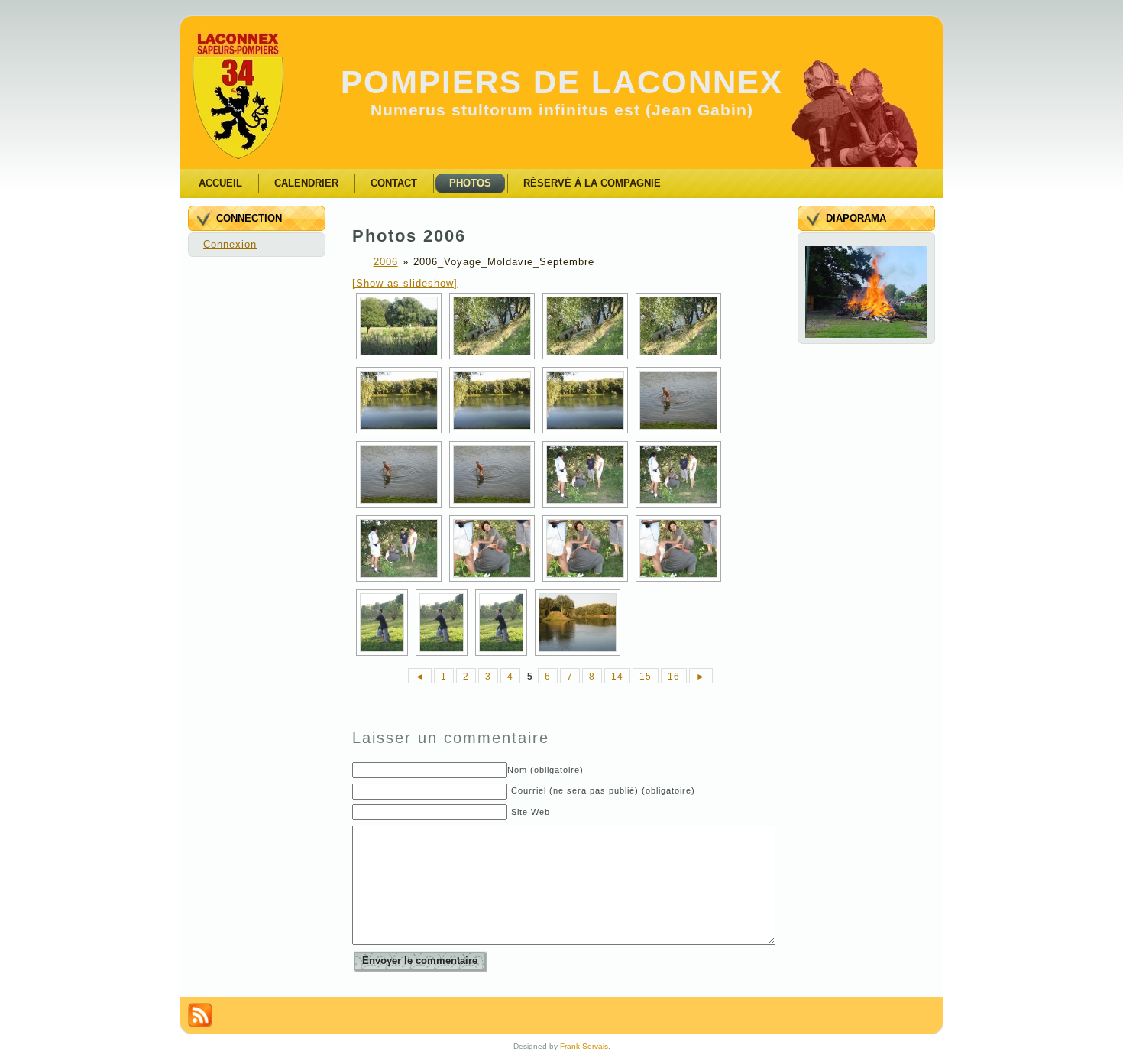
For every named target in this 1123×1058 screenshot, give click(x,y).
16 (674, 676)
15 (645, 676)
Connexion (230, 244)
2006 (386, 262)
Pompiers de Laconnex (562, 82)
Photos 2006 (409, 235)
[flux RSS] (200, 1015)
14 (617, 676)
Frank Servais (584, 1046)
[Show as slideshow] (405, 283)
